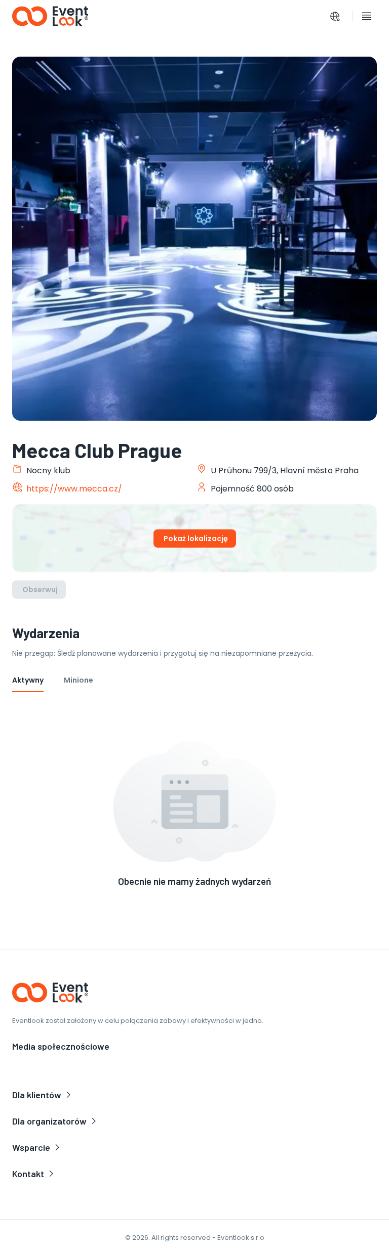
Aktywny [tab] (28, 680)
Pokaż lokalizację (196, 538)
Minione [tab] (78, 680)
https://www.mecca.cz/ (74, 489)
